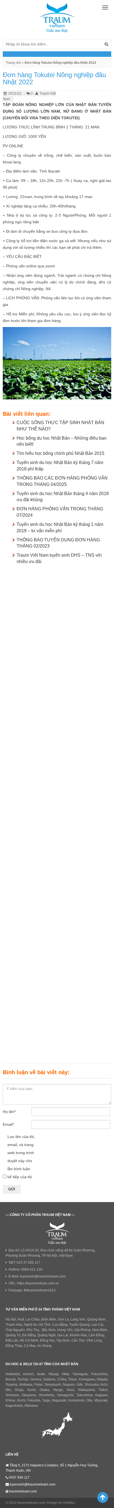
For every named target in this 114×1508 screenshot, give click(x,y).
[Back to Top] (100, 1497)
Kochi (21, 1400)
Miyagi (54, 1374)
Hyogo (58, 1390)
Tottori (103, 1390)
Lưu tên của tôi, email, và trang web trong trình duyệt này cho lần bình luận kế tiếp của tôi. (21, 1156)
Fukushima (99, 1374)
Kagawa (101, 1395)
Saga (46, 1400)
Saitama (49, 1379)
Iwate (41, 1374)
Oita (89, 1400)
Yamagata (80, 1374)
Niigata (102, 1379)
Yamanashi (52, 1385)
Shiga (19, 1390)
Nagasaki (59, 1400)
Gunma (35, 1379)
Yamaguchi (65, 1395)
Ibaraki (11, 1379)
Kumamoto (76, 1400)
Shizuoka (92, 1385)
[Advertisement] (57, 813)
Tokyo (72, 1379)
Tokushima (84, 1395)
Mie (8, 1390)
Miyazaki (101, 1400)
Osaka (44, 1390)
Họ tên (9, 1111)
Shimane (12, 1395)
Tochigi (22, 1379)
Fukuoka (33, 1400)
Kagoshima (14, 1406)
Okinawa (31, 1406)
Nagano (69, 1385)
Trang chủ (13, 63)
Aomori (28, 1374)
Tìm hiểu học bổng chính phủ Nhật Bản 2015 (60, 453)
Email (8, 1124)
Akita (65, 1374)
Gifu (80, 1385)
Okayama (29, 1395)
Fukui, (38, 1385)
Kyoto (31, 1390)
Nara (70, 1390)
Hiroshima (46, 1395)
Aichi (104, 1385)
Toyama (11, 1385)
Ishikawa (25, 1385)
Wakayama (86, 1390)
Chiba (61, 1379)
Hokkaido (13, 1374)
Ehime (10, 1400)
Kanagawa (87, 1379)
